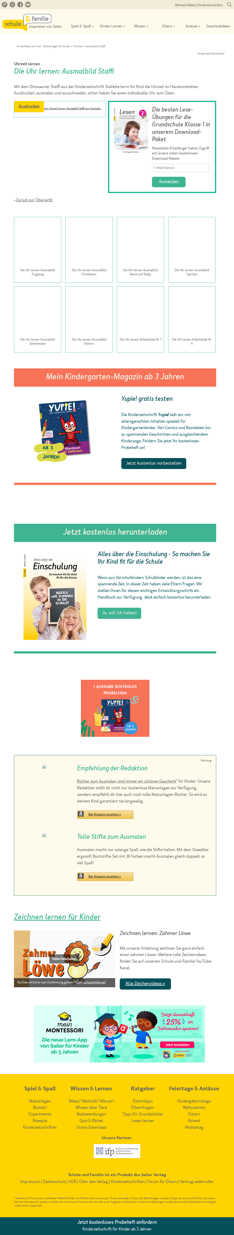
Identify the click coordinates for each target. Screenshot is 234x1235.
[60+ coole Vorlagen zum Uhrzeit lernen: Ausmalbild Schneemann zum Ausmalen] (37, 312)
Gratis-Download (91, 1128)
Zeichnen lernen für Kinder (57, 917)
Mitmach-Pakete (185, 5)
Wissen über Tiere (91, 1108)
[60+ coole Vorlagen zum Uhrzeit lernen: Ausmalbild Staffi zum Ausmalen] (60, 120)
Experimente (40, 1114)
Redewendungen (91, 1114)
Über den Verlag (93, 1182)
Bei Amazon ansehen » (104, 814)
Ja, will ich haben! (119, 613)
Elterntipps (143, 1101)
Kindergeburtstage (194, 1101)
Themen (77, 46)
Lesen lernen (142, 1121)
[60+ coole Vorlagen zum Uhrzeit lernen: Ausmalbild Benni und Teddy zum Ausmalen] (140, 243)
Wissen (140, 26)
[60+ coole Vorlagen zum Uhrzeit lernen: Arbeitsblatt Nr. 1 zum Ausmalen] (140, 312)
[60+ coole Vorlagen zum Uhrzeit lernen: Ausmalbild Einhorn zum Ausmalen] (89, 312)
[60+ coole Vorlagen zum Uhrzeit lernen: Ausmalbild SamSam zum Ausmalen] (191, 243)
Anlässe (191, 26)
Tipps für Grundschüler (142, 1114)
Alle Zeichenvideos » (145, 984)
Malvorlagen (40, 1101)
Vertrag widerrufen (197, 1182)
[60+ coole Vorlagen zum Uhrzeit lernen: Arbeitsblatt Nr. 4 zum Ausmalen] (191, 312)
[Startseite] (32, 30)
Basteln (40, 1108)
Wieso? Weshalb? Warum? (91, 1101)
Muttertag (194, 1128)
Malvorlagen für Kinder (56, 46)
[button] (64, 958)
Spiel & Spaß (81, 26)
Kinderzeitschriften (210, 5)
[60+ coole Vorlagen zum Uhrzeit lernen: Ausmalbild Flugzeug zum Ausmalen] (37, 243)
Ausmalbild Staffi (95, 46)
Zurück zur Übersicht (34, 200)
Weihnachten (194, 1108)
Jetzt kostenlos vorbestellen (154, 463)
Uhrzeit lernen (27, 64)
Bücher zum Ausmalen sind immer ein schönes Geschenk (126, 781)
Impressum (30, 1182)
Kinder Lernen (111, 26)
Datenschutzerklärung (90, 982)
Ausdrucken (29, 106)
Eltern (167, 26)
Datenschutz (54, 1182)
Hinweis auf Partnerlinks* (211, 54)
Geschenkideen (218, 26)
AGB (72, 1182)
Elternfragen (142, 1108)
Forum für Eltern (162, 1182)
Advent (194, 1121)
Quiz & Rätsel (91, 1121)
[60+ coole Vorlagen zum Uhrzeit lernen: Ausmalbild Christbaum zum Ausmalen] (89, 243)
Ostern (194, 1114)
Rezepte (40, 1121)
